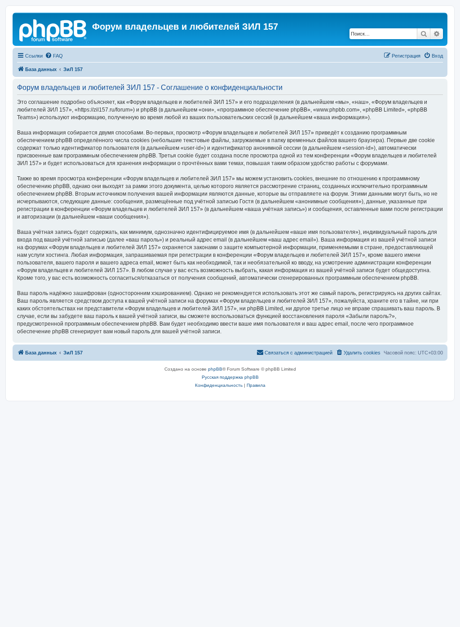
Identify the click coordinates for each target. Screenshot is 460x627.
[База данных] (53, 29)
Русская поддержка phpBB (230, 377)
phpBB (215, 369)
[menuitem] (54, 55)
